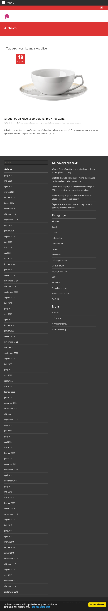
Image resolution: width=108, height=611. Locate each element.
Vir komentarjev (60, 324)
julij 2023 (8, 303)
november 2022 (11, 342)
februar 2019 (9, 503)
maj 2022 (8, 375)
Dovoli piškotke (97, 604)
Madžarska (56, 254)
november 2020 (11, 469)
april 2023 (8, 319)
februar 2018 (9, 547)
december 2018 (11, 508)
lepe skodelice (60, 123)
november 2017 (11, 558)
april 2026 (8, 186)
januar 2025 (9, 230)
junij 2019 (8, 486)
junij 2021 (8, 436)
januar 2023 (9, 331)
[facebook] (101, 8)
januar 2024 (9, 269)
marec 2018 (9, 542)
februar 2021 (9, 453)
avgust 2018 (9, 519)
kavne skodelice (48, 123)
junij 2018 (8, 531)
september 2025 (11, 219)
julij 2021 (8, 430)
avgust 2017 (9, 569)
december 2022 (11, 336)
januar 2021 (9, 458)
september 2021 (11, 419)
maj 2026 (8, 181)
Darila (54, 232)
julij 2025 (8, 225)
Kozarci (55, 249)
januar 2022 (9, 397)
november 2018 (11, 514)
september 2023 (11, 292)
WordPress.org (60, 329)
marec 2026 (9, 192)
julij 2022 (8, 364)
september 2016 (11, 592)
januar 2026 (9, 203)
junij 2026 (8, 175)
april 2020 (8, 475)
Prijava (56, 312)
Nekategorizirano (59, 260)
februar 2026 (9, 197)
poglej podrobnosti (40, 606)
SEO (54, 277)
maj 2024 (8, 247)
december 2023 (11, 275)
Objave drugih (58, 265)
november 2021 (11, 408)
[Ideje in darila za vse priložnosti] (16, 15)
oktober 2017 (10, 564)
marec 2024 (9, 258)
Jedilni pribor (57, 238)
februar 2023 (9, 325)
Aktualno (22, 123)
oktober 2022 (10, 347)
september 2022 (11, 353)
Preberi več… (10, 138)
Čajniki (55, 227)
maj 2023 (8, 314)
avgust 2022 (9, 358)
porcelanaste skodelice (73, 123)
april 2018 (8, 536)
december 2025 (11, 208)
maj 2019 (8, 492)
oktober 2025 (10, 214)
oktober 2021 (10, 414)
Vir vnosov (58, 318)
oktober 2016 (10, 586)
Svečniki (55, 299)
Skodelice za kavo (32, 123)
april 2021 (8, 442)
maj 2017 (8, 575)
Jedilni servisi (57, 243)
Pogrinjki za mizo (59, 271)
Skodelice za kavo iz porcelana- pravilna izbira (34, 118)
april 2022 (8, 381)
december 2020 (11, 464)
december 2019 (11, 480)
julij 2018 (8, 525)
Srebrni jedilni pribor (60, 293)
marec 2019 (9, 497)
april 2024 (8, 253)
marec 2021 (9, 447)
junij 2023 (8, 308)
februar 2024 (9, 264)
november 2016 (11, 580)
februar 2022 (9, 392)
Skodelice (56, 282)
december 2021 (11, 403)
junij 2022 (8, 369)
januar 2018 (9, 553)
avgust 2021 (9, 425)
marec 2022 (9, 386)
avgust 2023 (9, 297)
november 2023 (11, 280)
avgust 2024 (9, 236)
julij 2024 (8, 242)
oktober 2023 (10, 286)
